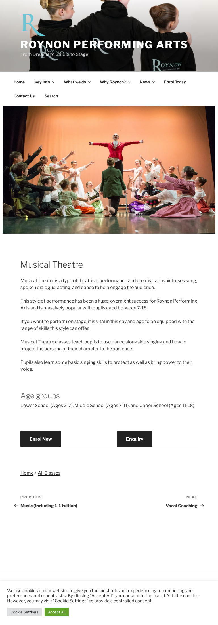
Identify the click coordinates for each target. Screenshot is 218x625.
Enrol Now (41, 439)
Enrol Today (175, 81)
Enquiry (134, 439)
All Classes (49, 473)
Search (51, 95)
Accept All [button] (56, 612)
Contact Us (24, 95)
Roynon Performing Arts (104, 44)
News (145, 81)
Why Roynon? (113, 81)
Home (19, 81)
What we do (75, 81)
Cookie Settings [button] (24, 612)
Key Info (42, 81)
